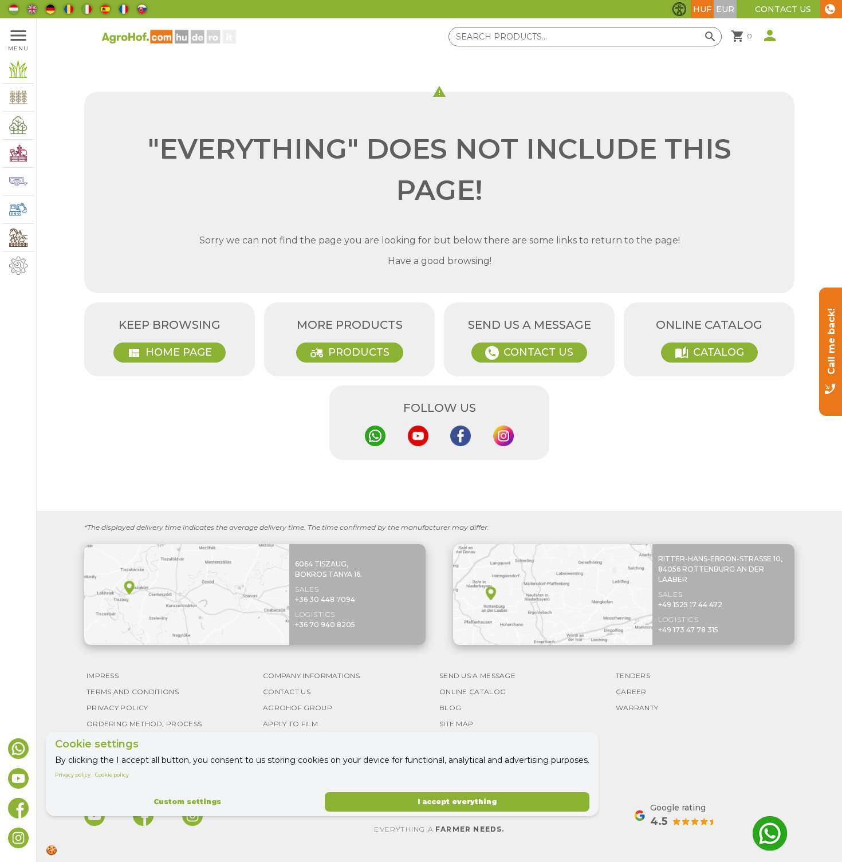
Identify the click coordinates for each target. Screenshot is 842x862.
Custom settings (187, 801)
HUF (702, 9)
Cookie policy (112, 775)
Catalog (709, 353)
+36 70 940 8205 (325, 624)
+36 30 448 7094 (325, 599)
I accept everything (457, 801)
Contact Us (783, 9)
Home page (169, 353)
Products (349, 353)
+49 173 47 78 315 (688, 629)
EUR (725, 9)
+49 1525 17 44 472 (690, 604)
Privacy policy (73, 775)
